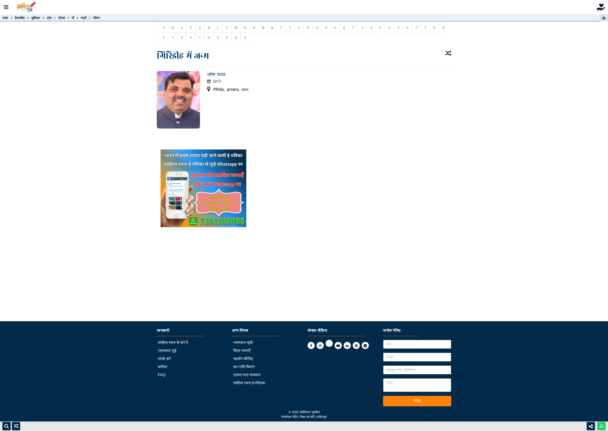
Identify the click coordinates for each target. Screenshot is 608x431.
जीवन (96, 18)
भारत (245, 90)
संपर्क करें (164, 359)
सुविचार (35, 18)
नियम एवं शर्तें (307, 417)
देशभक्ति (20, 18)
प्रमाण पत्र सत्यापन (247, 375)
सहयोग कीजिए (243, 359)
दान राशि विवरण (244, 367)
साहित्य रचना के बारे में (173, 342)
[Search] (6, 426)
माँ (73, 18)
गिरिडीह (218, 90)
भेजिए (417, 401)
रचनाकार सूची (243, 342)
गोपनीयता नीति (289, 417)
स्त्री (83, 18)
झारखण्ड (233, 90)
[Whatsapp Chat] (601, 426)
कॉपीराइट (321, 417)
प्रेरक (61, 18)
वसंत (5, 18)
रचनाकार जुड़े (167, 351)
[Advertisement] (142, 288)
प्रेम (49, 18)
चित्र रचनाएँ (241, 351)
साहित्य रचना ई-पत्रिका (249, 383)
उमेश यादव (216, 74)
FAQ (162, 375)
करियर (162, 367)
